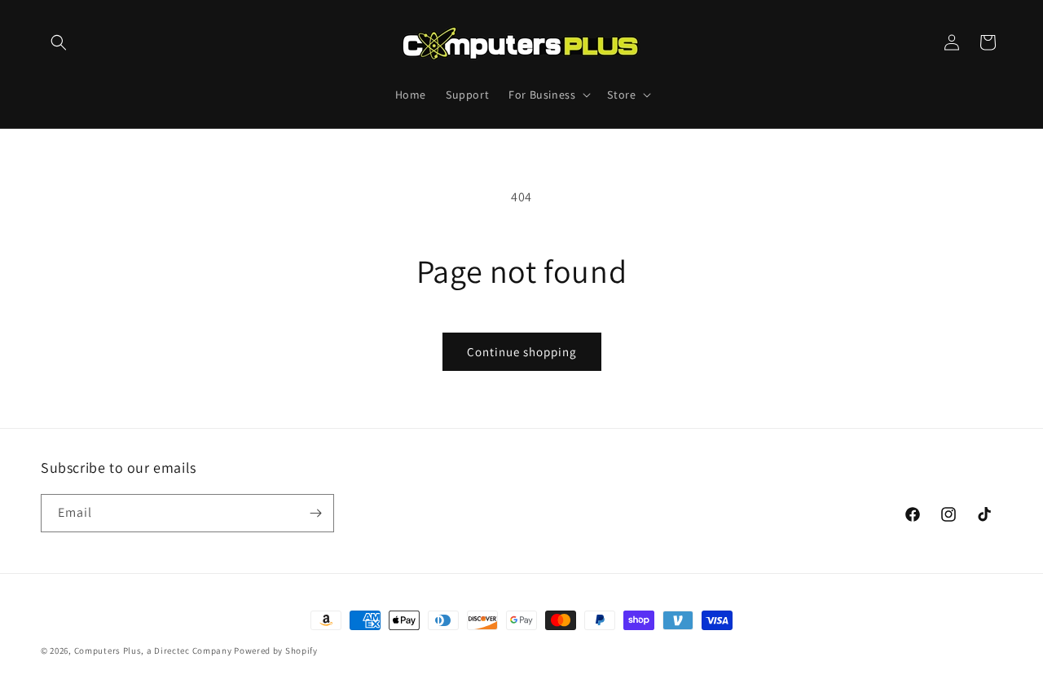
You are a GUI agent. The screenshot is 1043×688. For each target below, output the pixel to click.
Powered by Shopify (276, 650)
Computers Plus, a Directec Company (153, 650)
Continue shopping (522, 351)
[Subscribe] (315, 513)
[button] (59, 42)
